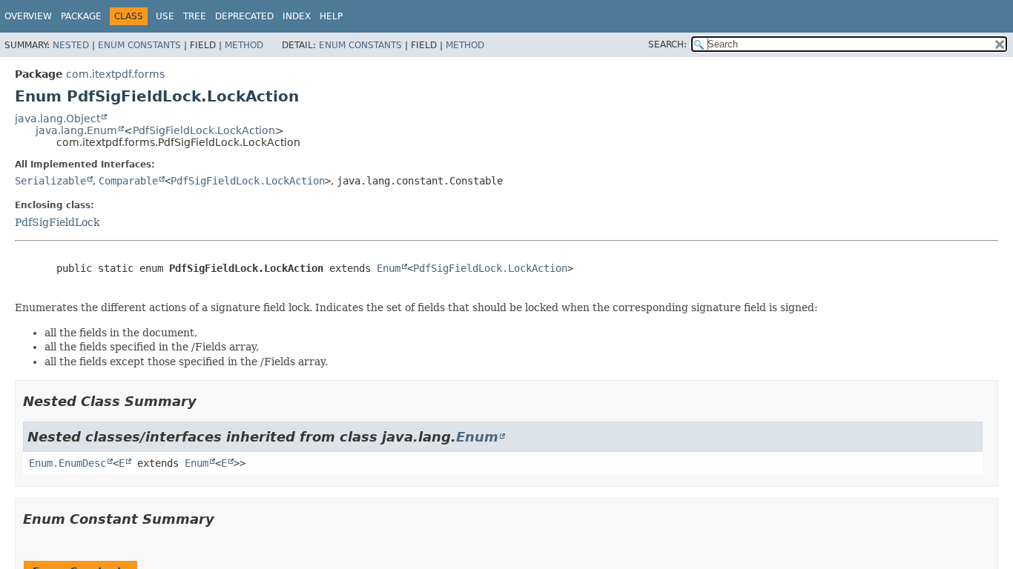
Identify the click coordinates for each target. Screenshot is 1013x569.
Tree (194, 16)
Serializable (50, 181)
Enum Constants (139, 45)
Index (297, 16)
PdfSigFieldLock (57, 222)
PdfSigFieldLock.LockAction (204, 130)
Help (331, 16)
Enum (388, 268)
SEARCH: (667, 44)
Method (244, 45)
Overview (28, 16)
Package (81, 16)
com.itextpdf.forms (115, 74)
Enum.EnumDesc (67, 463)
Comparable (128, 181)
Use (165, 16)
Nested (71, 45)
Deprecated (244, 16)
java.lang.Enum (76, 130)
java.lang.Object (57, 118)
